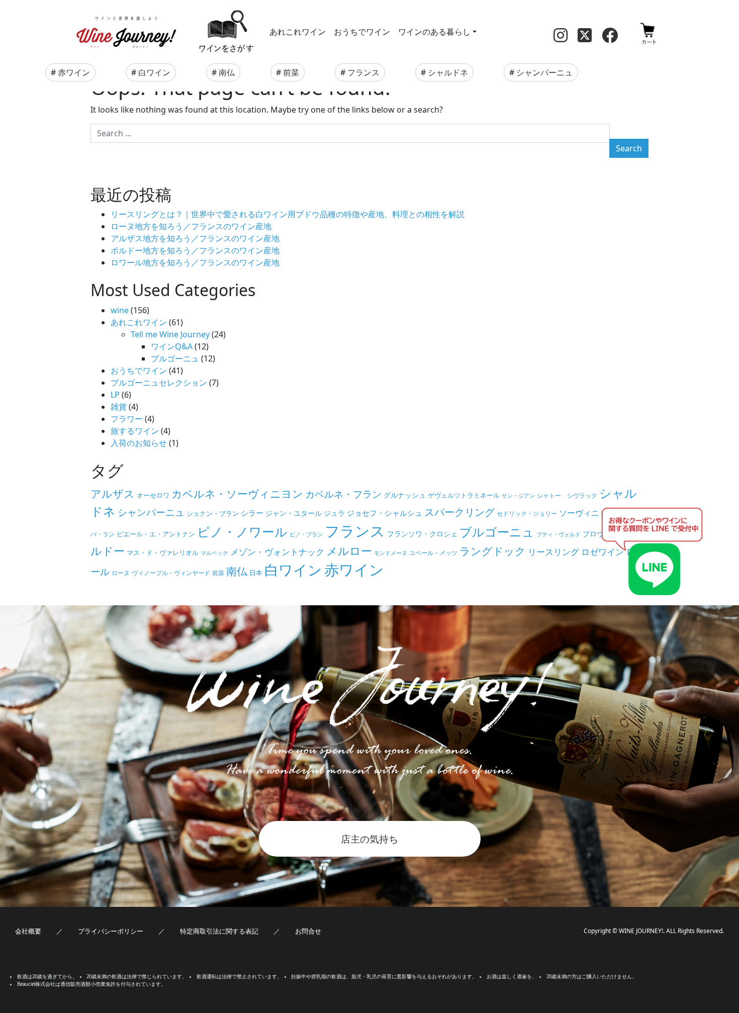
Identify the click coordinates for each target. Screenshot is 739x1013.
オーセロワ (153, 495)
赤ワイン (74, 72)
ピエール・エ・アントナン (156, 533)
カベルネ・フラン (343, 494)
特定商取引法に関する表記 (219, 931)
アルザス (112, 493)
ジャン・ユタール (293, 513)
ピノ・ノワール (242, 531)
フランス (363, 72)
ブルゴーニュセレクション (159, 382)
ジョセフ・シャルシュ (384, 513)
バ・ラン (102, 534)
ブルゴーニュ (175, 358)
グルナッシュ (405, 495)
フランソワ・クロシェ (422, 533)
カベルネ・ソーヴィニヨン (237, 493)
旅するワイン (135, 430)
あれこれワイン (297, 31)
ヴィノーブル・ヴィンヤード (171, 573)
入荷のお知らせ (139, 442)
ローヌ (121, 573)
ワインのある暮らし (434, 31)
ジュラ (334, 513)
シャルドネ (448, 72)
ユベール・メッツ (433, 552)
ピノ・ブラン (306, 534)
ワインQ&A (172, 346)
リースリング (553, 552)
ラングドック (492, 551)
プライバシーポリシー (110, 931)
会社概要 (28, 931)
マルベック (214, 553)
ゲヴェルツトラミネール (464, 495)
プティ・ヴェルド (558, 534)
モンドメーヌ (390, 553)
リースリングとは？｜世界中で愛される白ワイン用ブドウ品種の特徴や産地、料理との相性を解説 (288, 214)
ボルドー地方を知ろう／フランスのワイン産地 (195, 250)
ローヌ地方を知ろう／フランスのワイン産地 (191, 226)
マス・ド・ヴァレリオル (163, 552)
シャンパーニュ (544, 72)
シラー (252, 513)
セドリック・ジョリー (527, 513)
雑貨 (119, 406)
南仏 (227, 72)
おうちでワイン (362, 31)
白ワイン (154, 72)
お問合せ (308, 931)
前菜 (291, 72)
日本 (255, 572)
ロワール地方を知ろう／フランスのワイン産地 (195, 262)
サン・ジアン (518, 495)
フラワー (127, 418)
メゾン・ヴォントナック (277, 552)
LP (115, 394)
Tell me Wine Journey (170, 334)
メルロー (349, 550)
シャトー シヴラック (567, 495)
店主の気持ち (369, 839)
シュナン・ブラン (213, 513)
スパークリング (459, 512)
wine (120, 310)
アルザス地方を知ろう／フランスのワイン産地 (195, 238)
